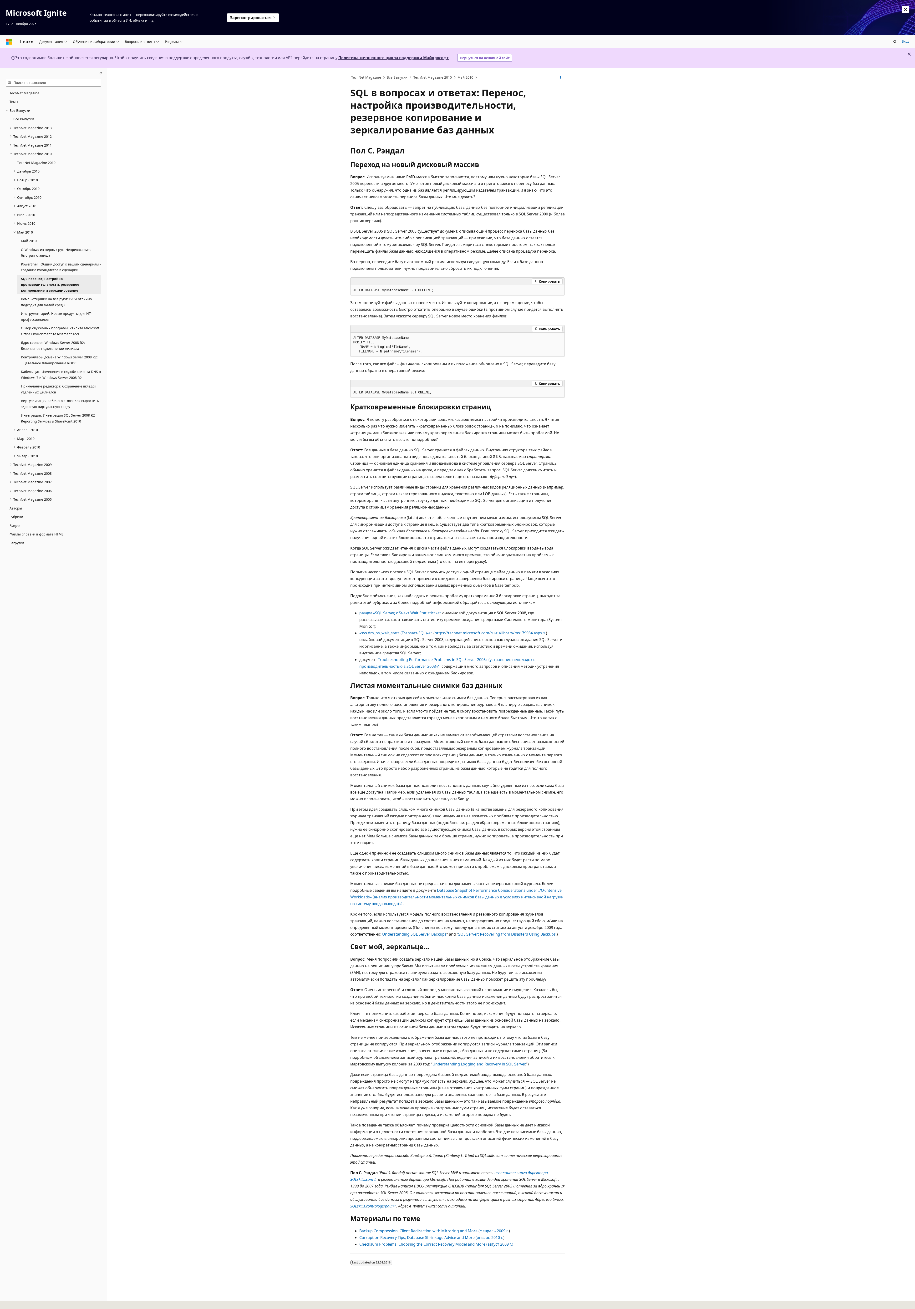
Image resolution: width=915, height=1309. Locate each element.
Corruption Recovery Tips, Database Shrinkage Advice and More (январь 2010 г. (431, 1237)
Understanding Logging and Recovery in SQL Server (478, 1064)
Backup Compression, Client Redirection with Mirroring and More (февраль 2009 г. (434, 1230)
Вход (905, 41)
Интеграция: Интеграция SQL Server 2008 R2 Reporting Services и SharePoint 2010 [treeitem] (58, 418)
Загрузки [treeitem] (17, 543)
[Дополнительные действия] (560, 77)
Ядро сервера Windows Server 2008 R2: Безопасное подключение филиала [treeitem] (53, 345)
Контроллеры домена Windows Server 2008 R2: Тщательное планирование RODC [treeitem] (59, 360)
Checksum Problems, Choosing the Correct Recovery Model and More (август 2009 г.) (436, 1244)
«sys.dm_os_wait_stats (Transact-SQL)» (394, 633)
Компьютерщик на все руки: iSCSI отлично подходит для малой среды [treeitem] (56, 302)
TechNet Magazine (366, 77)
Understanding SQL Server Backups (414, 934)
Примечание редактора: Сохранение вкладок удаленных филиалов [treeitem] (58, 389)
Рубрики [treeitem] (16, 516)
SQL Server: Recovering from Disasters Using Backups (507, 934)
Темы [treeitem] (14, 101)
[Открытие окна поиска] (895, 41)
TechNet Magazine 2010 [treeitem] (36, 162)
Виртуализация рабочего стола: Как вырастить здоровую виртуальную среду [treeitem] (60, 403)
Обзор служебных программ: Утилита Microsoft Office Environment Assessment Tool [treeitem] (60, 331)
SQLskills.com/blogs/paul (371, 1206)
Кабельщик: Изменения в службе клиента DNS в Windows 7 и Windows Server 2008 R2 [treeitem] (61, 374)
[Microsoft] (9, 42)
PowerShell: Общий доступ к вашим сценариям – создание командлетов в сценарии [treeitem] (61, 267)
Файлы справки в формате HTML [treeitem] (36, 534)
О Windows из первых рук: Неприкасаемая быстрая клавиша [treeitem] (56, 252)
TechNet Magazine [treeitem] (24, 93)
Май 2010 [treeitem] (29, 241)
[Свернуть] (101, 73)
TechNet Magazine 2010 (432, 77)
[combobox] (53, 83)
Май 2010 (465, 77)
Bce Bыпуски (397, 77)
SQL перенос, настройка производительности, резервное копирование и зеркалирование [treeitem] (50, 284)
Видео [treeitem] (15, 525)
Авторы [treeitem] (16, 508)
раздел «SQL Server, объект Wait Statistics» (398, 613)
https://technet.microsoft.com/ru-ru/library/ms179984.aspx (488, 633)
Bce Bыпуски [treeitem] (23, 119)
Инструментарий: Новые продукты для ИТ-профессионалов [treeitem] (56, 316)
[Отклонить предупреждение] (905, 9)
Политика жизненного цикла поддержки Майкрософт (393, 57)
